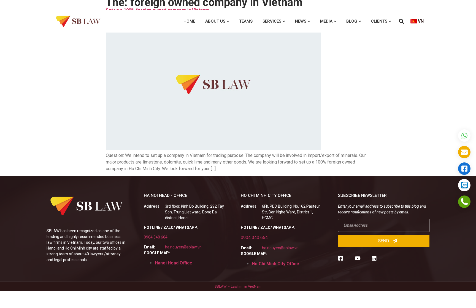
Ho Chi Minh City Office (275, 263)
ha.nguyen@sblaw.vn (183, 247)
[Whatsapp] (464, 135)
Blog (351, 21)
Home (189, 21)
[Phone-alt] (464, 201)
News (300, 21)
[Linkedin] (374, 258)
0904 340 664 (155, 237)
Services (272, 21)
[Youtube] (357, 258)
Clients (379, 21)
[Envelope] (464, 152)
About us (215, 21)
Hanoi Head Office (173, 263)
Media (326, 21)
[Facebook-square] (340, 258)
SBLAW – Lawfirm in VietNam (238, 286)
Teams (246, 21)
